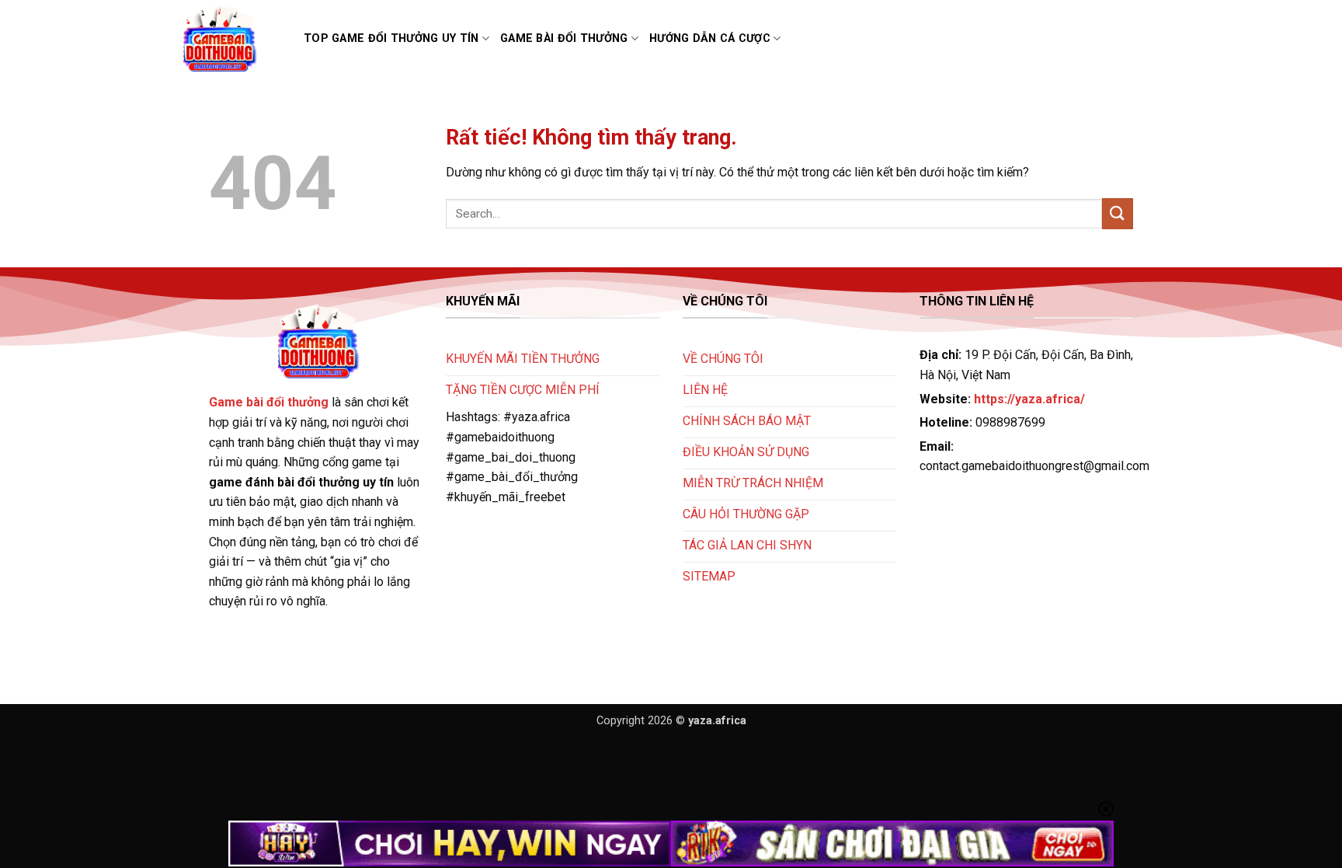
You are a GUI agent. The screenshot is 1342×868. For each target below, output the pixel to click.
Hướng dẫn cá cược (709, 38)
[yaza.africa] (229, 39)
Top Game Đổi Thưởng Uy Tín (391, 38)
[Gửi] (1117, 213)
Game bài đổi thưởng (564, 38)
